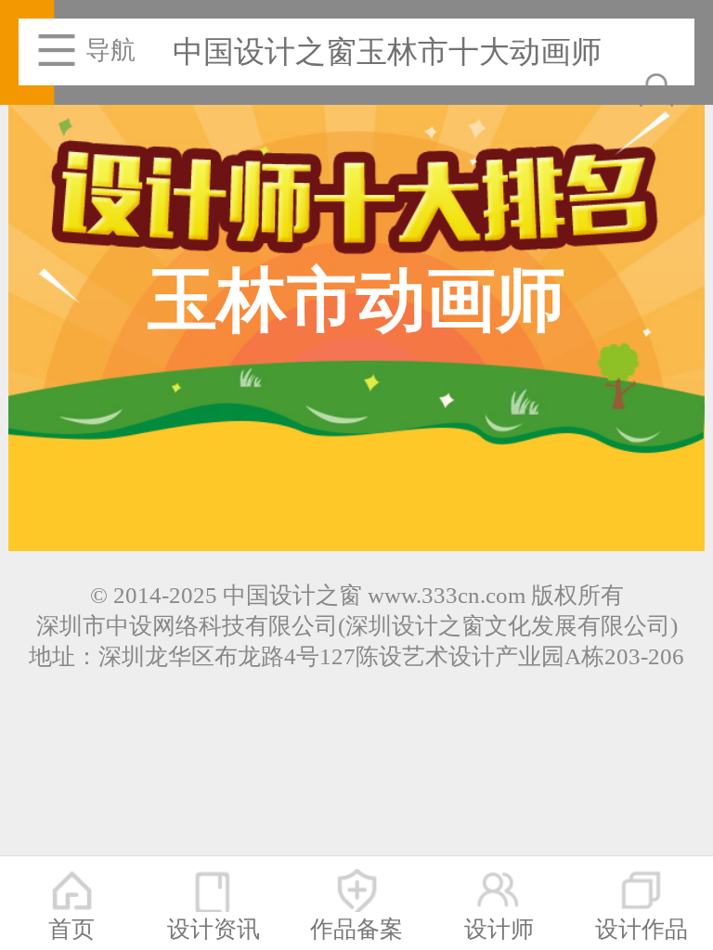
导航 (110, 50)
